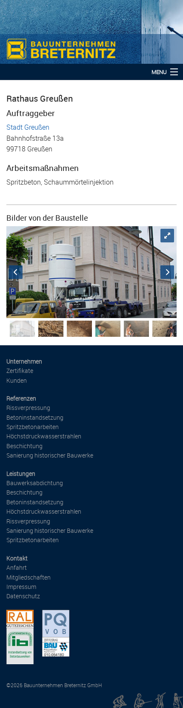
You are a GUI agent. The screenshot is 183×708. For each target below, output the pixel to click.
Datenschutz (23, 596)
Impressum (21, 587)
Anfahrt (16, 567)
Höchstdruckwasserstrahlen (43, 436)
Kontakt (17, 558)
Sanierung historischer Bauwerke (49, 455)
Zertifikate (19, 371)
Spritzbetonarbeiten (32, 427)
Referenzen (21, 398)
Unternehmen (24, 361)
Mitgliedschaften (28, 577)
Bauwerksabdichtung (34, 483)
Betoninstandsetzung (34, 417)
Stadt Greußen (27, 127)
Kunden (16, 380)
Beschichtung (24, 446)
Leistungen (20, 473)
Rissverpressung (28, 408)
